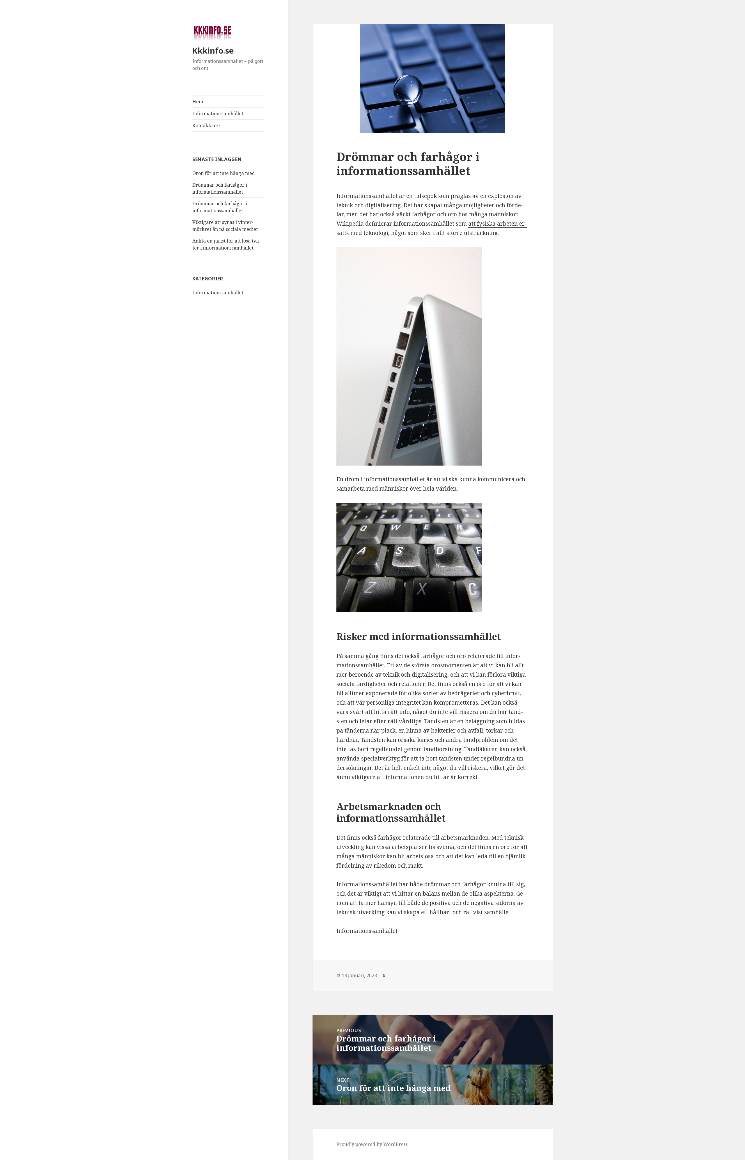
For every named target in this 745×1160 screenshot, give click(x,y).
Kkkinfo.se (213, 50)
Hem (197, 101)
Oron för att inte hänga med (223, 173)
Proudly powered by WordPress (372, 1144)
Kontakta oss (206, 125)
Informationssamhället (217, 113)
